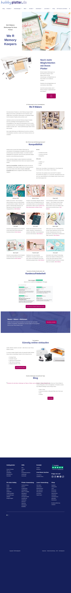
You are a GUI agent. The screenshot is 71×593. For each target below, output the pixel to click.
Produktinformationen (25, 472)
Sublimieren (9, 491)
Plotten (8, 485)
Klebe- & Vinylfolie (25, 491)
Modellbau (23, 506)
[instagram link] (52, 477)
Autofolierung (24, 498)
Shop (53, 8)
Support (23, 469)
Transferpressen (54, 496)
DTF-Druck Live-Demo (62, 8)
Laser (52, 488)
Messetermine (9, 474)
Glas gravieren (39, 491)
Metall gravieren (39, 488)
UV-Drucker (53, 491)
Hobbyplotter (54, 486)
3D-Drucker (53, 490)
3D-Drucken (9, 488)
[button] (69, 8)
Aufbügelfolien (24, 490)
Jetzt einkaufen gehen (20, 367)
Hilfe (25, 8)
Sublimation (23, 499)
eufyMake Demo (39, 476)
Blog (4, 8)
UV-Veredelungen (10, 495)
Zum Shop (51, 96)
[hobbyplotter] (13, 2)
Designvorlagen (10, 498)
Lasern (8, 486)
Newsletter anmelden (51, 322)
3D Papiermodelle (25, 496)
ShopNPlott (9, 472)
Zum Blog (50, 398)
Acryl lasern (38, 493)
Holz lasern (38, 485)
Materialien (53, 498)
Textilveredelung (24, 485)
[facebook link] (55, 477)
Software (8, 496)
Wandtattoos (24, 493)
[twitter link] (58, 477)
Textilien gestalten (10, 493)
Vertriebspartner (61, 550)
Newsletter (9, 475)
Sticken (8, 490)
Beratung (38, 469)
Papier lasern (39, 495)
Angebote (53, 485)
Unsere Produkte (10, 469)
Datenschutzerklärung (51, 550)
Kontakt (31, 8)
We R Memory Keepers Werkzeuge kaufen (35, 306)
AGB (57, 550)
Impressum (44, 550)
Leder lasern (39, 486)
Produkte (9, 8)
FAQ (22, 467)
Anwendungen (17, 8)
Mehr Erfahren (17, 208)
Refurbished (54, 499)
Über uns (8, 470)
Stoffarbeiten (24, 495)
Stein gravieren (39, 490)
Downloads (38, 8)
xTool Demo (38, 474)
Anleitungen (23, 474)
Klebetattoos (24, 504)
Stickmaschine (54, 493)
